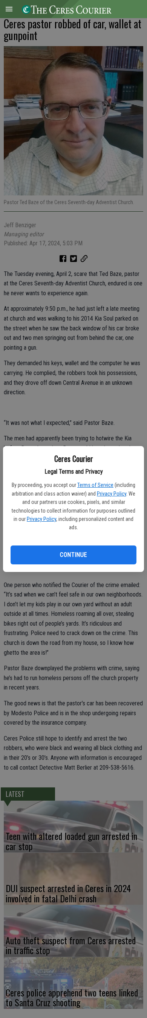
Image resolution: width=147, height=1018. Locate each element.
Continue (73, 554)
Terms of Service (95, 485)
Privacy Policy (111, 494)
